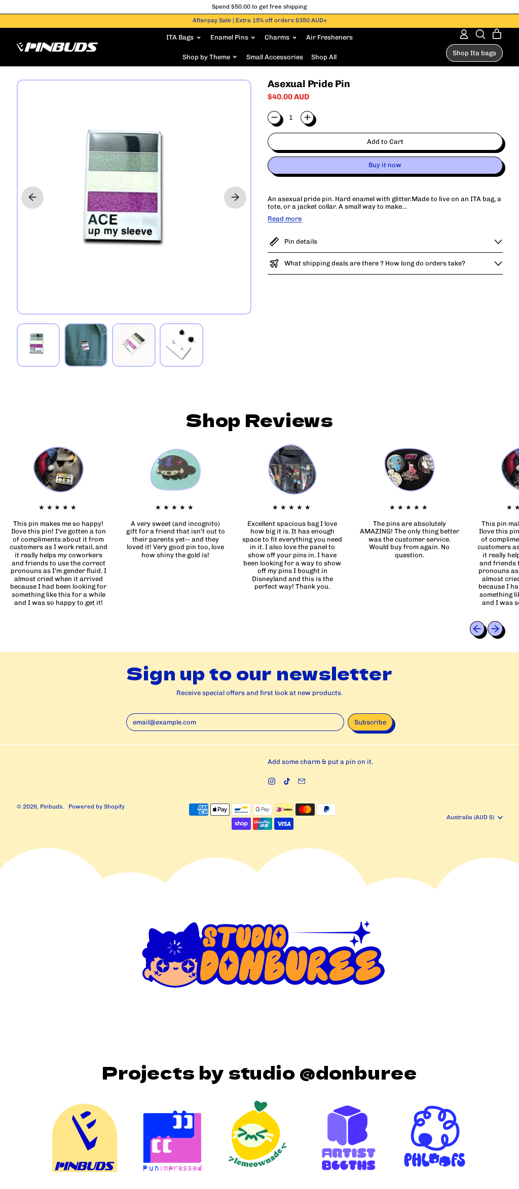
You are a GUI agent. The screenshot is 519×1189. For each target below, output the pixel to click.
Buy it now (384, 165)
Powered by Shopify (96, 806)
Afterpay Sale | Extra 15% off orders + (260, 20)
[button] (480, 34)
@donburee (358, 1072)
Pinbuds (51, 806)
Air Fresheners (329, 37)
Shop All (324, 57)
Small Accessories (274, 57)
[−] (274, 117)
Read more (285, 218)
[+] (307, 117)
